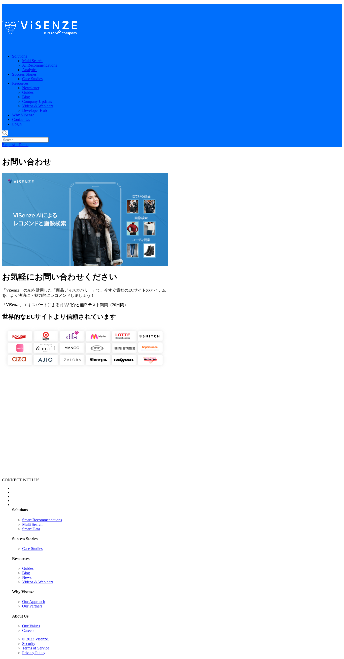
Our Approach (33, 601)
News (26, 577)
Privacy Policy (33, 652)
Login (17, 124)
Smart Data (31, 529)
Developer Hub (34, 110)
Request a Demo (15, 145)
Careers (28, 630)
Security (28, 643)
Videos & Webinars (37, 106)
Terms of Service (35, 648)
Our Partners (32, 606)
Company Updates (37, 101)
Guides (27, 92)
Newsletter (30, 88)
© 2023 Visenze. (35, 639)
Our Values (31, 626)
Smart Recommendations (42, 520)
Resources (20, 83)
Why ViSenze (23, 115)
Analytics (29, 70)
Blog (26, 97)
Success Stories (24, 74)
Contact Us (21, 119)
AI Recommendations (39, 65)
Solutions (19, 56)
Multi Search (32, 61)
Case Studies (32, 79)
